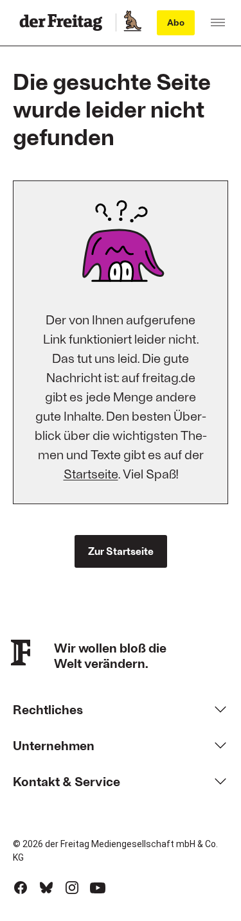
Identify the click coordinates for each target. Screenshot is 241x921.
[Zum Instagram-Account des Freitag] (72, 887)
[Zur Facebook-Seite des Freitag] (20, 887)
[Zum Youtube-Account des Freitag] (97, 887)
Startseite (91, 473)
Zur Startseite (121, 551)
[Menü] (218, 22)
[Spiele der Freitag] (131, 22)
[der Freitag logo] (64, 22)
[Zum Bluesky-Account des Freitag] (46, 887)
